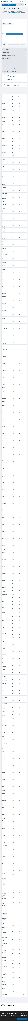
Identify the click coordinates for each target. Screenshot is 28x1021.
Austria (3, 138)
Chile (3, 241)
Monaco (3, 555)
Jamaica (3, 440)
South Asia (4, 963)
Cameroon (4, 218)
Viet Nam (4, 842)
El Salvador (4, 307)
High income (4, 977)
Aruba (3, 131)
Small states (4, 960)
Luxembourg (4, 506)
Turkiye (3, 796)
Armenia (3, 127)
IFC (8, 1009)
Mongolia (4, 559)
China (3, 244)
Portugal (3, 651)
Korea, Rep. (4, 464)
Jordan (3, 447)
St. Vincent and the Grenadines (4, 747)
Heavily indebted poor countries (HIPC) (4, 908)
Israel (3, 433)
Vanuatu (3, 835)
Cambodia (4, 215)
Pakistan (3, 623)
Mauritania (4, 538)
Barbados (4, 155)
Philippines (4, 644)
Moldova (3, 552)
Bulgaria (3, 201)
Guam (3, 377)
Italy (3, 437)
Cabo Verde (4, 211)
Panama (3, 630)
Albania (3, 103)
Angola (3, 117)
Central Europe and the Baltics (4, 875)
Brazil (3, 190)
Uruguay (3, 828)
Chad (3, 234)
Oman (3, 620)
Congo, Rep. (4, 258)
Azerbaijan (4, 141)
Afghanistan (4, 99)
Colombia (4, 248)
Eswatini (3, 321)
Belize (3, 166)
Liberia (3, 492)
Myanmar (4, 573)
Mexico (3, 545)
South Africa (4, 721)
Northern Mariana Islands (4, 613)
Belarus (3, 159)
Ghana (3, 360)
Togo (3, 782)
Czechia (3, 283)
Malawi (3, 517)
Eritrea (3, 314)
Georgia (3, 353)
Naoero (3, 580)
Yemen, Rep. (4, 852)
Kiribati (3, 457)
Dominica (4, 293)
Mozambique (4, 569)
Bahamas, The (4, 145)
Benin (3, 169)
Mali (3, 527)
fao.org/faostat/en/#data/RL (14, 12)
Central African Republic (3, 230)
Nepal (3, 583)
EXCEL (14, 76)
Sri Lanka (3, 732)
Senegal (3, 686)
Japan (3, 443)
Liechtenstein (4, 499)
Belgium (3, 162)
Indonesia (4, 416)
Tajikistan (3, 768)
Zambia (3, 856)
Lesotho (3, 489)
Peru (3, 641)
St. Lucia (3, 739)
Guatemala (4, 381)
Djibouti (3, 290)
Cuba (3, 272)
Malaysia (3, 520)
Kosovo (3, 468)
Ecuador (3, 300)
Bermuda (4, 173)
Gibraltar (3, 363)
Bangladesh (4, 152)
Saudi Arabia (4, 683)
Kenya (3, 454)
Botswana (4, 187)
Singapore (4, 700)
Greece (3, 367)
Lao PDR (3, 479)
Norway (3, 616)
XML (11, 76)
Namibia (3, 576)
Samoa (3, 672)
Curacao (3, 276)
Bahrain (3, 148)
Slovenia (3, 711)
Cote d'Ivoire (4, 265)
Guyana (3, 391)
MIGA (12, 1009)
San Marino (4, 676)
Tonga (3, 786)
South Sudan (4, 725)
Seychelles (4, 693)
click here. (14, 1019)
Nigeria (3, 604)
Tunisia (3, 793)
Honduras (4, 398)
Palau (3, 627)
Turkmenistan (4, 800)
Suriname (4, 754)
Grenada (3, 374)
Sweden (3, 758)
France (3, 339)
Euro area (4, 888)
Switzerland (4, 761)
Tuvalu (3, 807)
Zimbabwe (4, 859)
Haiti (3, 395)
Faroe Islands (4, 328)
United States (4, 825)
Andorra (3, 113)
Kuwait (3, 471)
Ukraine (3, 814)
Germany (4, 356)
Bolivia (3, 180)
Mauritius (4, 541)
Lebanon (3, 485)
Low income (4, 984)
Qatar (3, 658)
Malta (3, 531)
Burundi (3, 208)
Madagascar (4, 513)
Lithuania (4, 503)
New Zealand (4, 594)
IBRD (2, 1009)
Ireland (3, 426)
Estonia (3, 318)
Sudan (3, 751)
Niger (3, 601)
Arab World (4, 866)
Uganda (3, 810)
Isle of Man (4, 430)
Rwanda (3, 669)
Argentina (4, 124)
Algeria (3, 106)
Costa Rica (4, 262)
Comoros (4, 251)
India (3, 412)
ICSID (15, 1009)
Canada (3, 222)
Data (11, 1)
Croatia (3, 269)
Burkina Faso (4, 204)
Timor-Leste (4, 779)
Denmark (4, 286)
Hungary (3, 405)
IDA (5, 1009)
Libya (3, 496)
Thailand (3, 775)
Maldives (3, 524)
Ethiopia (3, 325)
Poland (3, 648)
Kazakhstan (4, 450)
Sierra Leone (4, 697)
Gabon (3, 346)
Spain (3, 728)
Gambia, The (4, 349)
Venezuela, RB (4, 838)
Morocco (3, 566)
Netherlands (4, 587)
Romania (3, 662)
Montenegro (4, 562)
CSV (8, 76)
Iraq (3, 423)
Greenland (4, 370)
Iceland (3, 409)
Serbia (3, 690)
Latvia (3, 482)
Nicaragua (4, 597)
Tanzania (3, 772)
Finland (3, 335)
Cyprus (3, 279)
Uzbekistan (4, 831)
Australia (3, 134)
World (3, 863)
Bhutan (3, 176)
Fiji (2, 332)
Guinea (3, 384)
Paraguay (4, 637)
